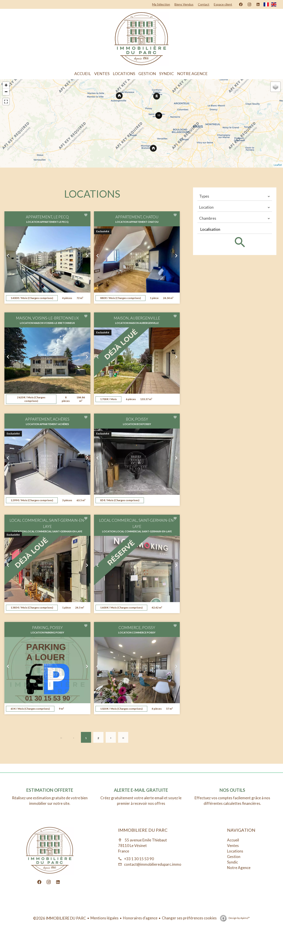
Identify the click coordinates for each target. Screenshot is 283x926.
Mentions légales (104, 918)
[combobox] (234, 196)
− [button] (6, 91)
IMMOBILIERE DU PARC (143, 830)
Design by (239, 918)
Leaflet (278, 164)
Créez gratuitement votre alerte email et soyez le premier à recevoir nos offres (141, 801)
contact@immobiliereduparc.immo (152, 864)
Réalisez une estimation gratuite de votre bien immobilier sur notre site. (50, 801)
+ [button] (6, 85)
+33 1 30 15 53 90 (139, 858)
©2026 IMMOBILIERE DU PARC (59, 918)
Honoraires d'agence (140, 918)
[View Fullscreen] (6, 101)
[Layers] (275, 87)
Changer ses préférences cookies (189, 918)
